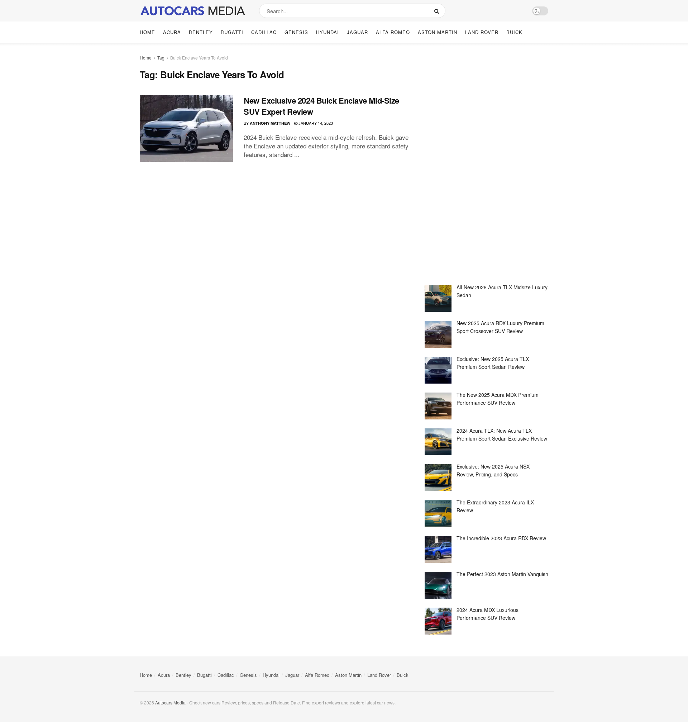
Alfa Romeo (393, 32)
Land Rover (481, 32)
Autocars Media (170, 702)
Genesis (296, 32)
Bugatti (232, 32)
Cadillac (264, 32)
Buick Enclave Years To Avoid (199, 57)
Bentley (201, 32)
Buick (514, 32)
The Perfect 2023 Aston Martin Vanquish (502, 574)
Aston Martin (437, 32)
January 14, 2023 (315, 123)
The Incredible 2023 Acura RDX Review (501, 538)
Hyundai (327, 32)
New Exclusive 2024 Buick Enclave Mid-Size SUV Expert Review (321, 106)
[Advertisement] (478, 164)
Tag (160, 57)
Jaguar (357, 32)
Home (147, 32)
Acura (172, 32)
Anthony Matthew (270, 123)
